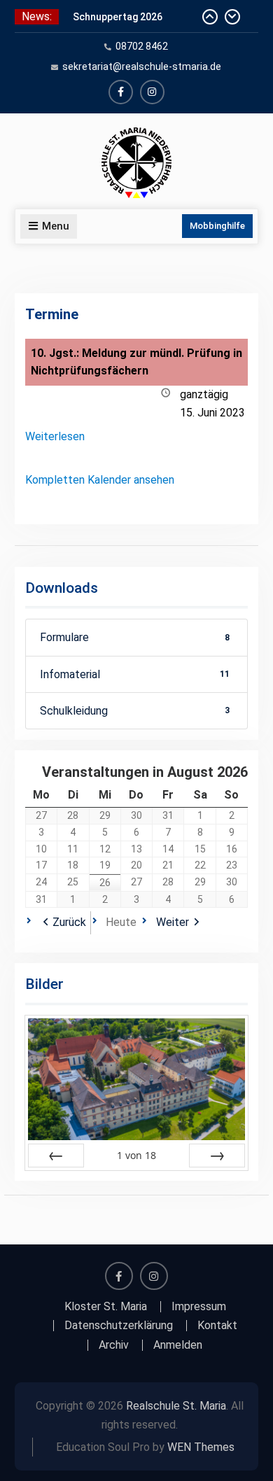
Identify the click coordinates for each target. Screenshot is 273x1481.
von (136, 1155)
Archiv (114, 1345)
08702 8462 (141, 46)
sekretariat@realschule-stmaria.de (141, 66)
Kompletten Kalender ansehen (99, 479)
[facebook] (120, 92)
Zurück (69, 922)
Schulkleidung (135, 710)
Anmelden (177, 1345)
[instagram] (152, 92)
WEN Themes (200, 1447)
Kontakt (217, 1325)
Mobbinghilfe (217, 225)
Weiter (172, 922)
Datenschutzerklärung (118, 1325)
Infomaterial (135, 674)
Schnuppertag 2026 (117, 16)
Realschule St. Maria (176, 1405)
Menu (55, 226)
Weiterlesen (55, 436)
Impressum (199, 1306)
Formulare (135, 637)
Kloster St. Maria (105, 1306)
